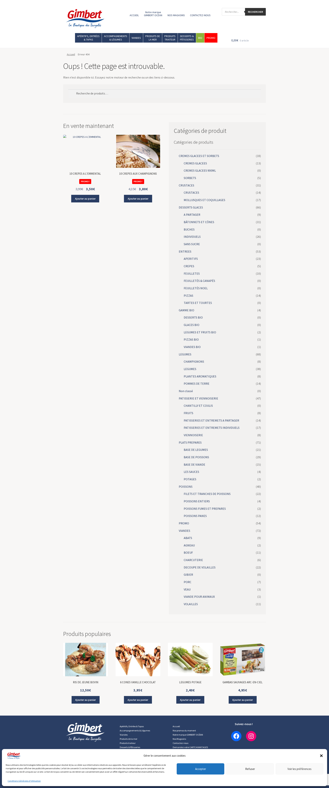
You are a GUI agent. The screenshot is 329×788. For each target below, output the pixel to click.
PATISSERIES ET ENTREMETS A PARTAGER (211, 420)
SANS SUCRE (192, 244)
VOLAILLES (191, 604)
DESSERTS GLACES (191, 207)
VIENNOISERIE (193, 435)
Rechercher (255, 11)
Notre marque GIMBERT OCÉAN (153, 13)
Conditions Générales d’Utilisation (24, 780)
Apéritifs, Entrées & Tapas (132, 726)
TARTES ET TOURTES (198, 303)
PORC (187, 582)
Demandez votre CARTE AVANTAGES (190, 747)
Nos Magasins (179, 738)
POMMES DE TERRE (196, 383)
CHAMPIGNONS (194, 361)
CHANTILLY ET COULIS (198, 405)
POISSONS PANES (195, 516)
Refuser (250, 769)
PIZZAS (188, 295)
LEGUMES (185, 354)
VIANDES (136, 38)
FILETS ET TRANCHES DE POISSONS (207, 494)
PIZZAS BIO (191, 339)
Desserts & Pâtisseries (130, 747)
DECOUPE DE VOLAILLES (200, 567)
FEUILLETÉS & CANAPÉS (199, 281)
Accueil (71, 54)
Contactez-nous (180, 743)
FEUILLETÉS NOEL (196, 288)
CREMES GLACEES (195, 163)
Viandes (124, 734)
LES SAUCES (191, 472)
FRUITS (188, 413)
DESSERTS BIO (193, 317)
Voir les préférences (299, 769)
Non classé (186, 391)
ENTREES (185, 251)
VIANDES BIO (192, 347)
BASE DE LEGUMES (196, 450)
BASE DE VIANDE (194, 464)
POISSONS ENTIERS (197, 501)
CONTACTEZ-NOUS (200, 15)
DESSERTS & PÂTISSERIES (187, 37)
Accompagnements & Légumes (135, 730)
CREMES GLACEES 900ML (200, 170)
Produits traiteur (128, 743)
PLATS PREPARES (190, 442)
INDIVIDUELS (192, 237)
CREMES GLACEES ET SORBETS (199, 156)
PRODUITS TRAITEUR (170, 37)
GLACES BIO (191, 325)
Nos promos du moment (184, 730)
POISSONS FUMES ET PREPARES (205, 509)
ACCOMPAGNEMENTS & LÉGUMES (115, 37)
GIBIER (188, 574)
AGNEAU (189, 545)
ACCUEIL (134, 15)
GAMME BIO (186, 310)
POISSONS (185, 486)
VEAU (187, 589)
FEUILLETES (192, 273)
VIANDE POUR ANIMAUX (199, 597)
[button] (321, 756)
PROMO (211, 38)
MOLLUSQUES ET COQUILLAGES (204, 200)
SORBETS (190, 178)
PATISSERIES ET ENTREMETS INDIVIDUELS (212, 428)
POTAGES (190, 479)
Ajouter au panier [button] (85, 198)
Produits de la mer (128, 738)
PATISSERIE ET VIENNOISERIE (198, 398)
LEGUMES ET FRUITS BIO (200, 332)
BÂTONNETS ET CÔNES (199, 222)
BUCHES (189, 229)
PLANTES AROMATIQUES (200, 376)
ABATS (188, 538)
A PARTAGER (192, 214)
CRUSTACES (186, 185)
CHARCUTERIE (193, 560)
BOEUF (188, 552)
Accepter (200, 769)
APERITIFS (191, 259)
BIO (200, 38)
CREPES (189, 266)
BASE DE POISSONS (196, 457)
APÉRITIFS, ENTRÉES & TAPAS (88, 37)
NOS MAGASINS (176, 15)
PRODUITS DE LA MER (152, 37)
